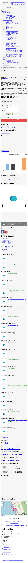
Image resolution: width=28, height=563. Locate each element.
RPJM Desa (8, 49)
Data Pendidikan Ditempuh (12, 33)
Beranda (5, 11)
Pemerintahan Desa (7, 20)
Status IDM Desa (9, 18)
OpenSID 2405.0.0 (11, 560)
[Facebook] (2, 97)
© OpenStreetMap (20, 514)
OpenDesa (4, 560)
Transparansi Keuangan (8, 243)
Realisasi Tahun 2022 (10, 44)
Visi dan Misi (9, 21)
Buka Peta (3, 515)
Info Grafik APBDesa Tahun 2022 (13, 55)
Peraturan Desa (6, 241)
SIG (4, 59)
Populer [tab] (5, 250)
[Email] (8, 97)
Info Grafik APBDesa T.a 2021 (12, 52)
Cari (20, 7)
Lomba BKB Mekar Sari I (10, 460)
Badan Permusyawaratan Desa (12, 23)
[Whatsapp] (17, 97)
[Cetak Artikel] (14, 97)
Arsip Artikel (8, 246)
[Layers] (26, 503)
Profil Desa (5, 14)
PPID (4, 57)
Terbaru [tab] (5, 249)
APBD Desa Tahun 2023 (11, 42)
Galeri (5, 443)
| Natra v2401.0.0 (19, 560)
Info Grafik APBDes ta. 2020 (12, 46)
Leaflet (16, 514)
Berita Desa (7, 78)
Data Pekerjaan (9, 34)
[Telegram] (11, 97)
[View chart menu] (26, 154)
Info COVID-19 (6, 12)
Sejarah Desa (9, 15)
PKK (7, 28)
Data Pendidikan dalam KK (12, 32)
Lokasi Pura (8, 61)
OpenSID (25, 514)
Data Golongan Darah (10, 37)
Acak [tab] (4, 251)
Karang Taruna (9, 27)
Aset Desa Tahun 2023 (11, 43)
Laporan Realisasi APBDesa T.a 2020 (14, 54)
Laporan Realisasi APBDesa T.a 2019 (14, 50)
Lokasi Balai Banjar (10, 60)
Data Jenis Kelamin (10, 35)
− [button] (2, 505)
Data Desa (5, 29)
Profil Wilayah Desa (10, 16)
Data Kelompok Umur (11, 38)
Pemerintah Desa (9, 22)
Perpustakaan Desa (7, 242)
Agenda (5, 437)
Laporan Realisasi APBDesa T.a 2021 (14, 56)
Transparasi (5, 40)
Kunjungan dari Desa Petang (11, 449)
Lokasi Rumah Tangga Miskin (12, 62)
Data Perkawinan (9, 39)
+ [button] (2, 503)
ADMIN (2, 127)
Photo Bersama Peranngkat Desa (12, 454)
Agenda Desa (6, 240)
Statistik (5, 151)
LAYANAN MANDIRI (10, 127)
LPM (7, 26)
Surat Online (6, 63)
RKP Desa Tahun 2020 (11, 48)
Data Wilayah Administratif (12, 31)
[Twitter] (4, 97)
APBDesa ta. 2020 (10, 45)
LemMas (5, 24)
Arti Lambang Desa (10, 17)
